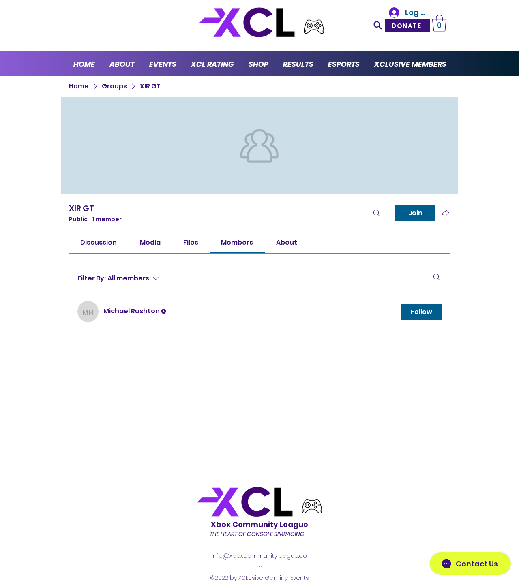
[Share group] (445, 213)
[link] (98, 242)
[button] (439, 23)
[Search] (378, 25)
